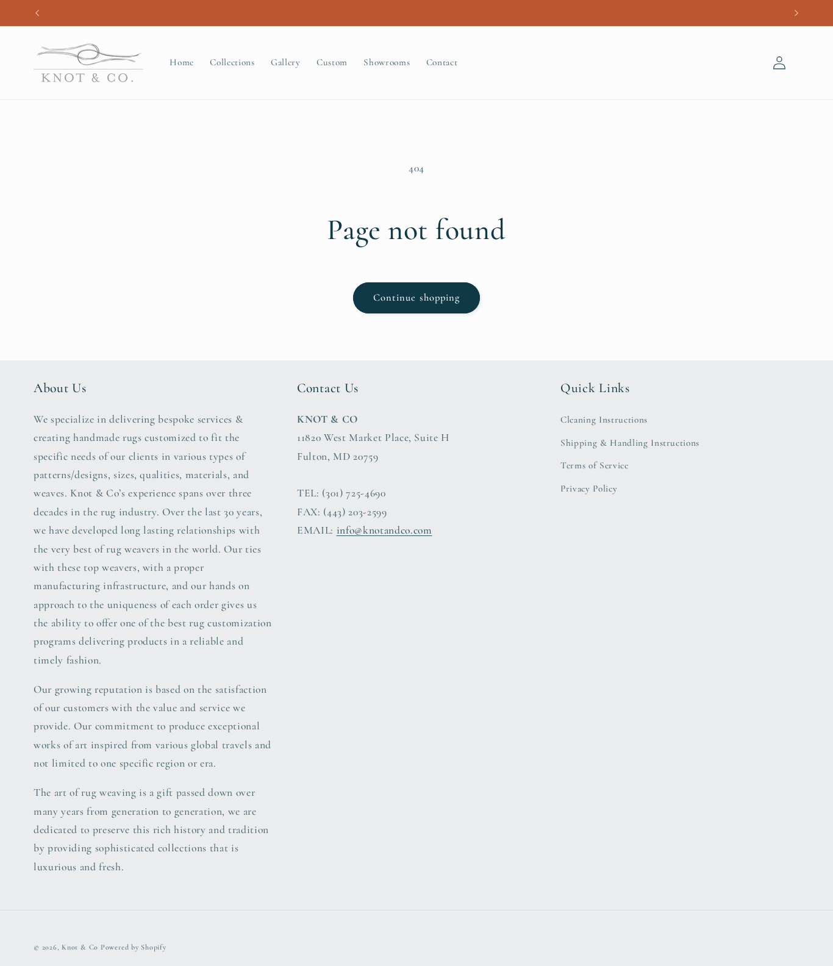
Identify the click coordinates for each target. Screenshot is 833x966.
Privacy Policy (588, 488)
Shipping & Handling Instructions (629, 442)
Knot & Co (80, 947)
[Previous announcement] (37, 13)
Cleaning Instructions (604, 419)
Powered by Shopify (133, 947)
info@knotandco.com (384, 530)
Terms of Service (594, 465)
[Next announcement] (796, 13)
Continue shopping (416, 298)
